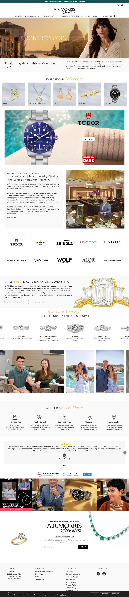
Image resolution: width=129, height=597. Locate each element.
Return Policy (71, 588)
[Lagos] (112, 242)
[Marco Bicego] (16, 260)
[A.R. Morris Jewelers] (64, 11)
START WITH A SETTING (14, 302)
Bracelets (82, 103)
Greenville (10, 571)
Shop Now (88, 139)
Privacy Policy (71, 585)
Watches (108, 103)
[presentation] (4, 38)
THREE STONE (124, 336)
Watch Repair (71, 582)
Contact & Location (73, 574)
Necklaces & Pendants (37, 103)
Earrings (57, 103)
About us (107, 16)
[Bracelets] (89, 94)
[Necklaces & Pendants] (39, 94)
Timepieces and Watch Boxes (69, 16)
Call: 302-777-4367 (14, 579)
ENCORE (43, 336)
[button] (53, 394)
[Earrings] (64, 94)
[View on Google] (64, 455)
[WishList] (114, 4)
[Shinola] (64, 242)
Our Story (11, 217)
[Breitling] (40, 242)
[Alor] (88, 260)
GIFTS (87, 16)
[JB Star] (40, 260)
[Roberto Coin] (88, 242)
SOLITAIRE (97, 336)
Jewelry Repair (71, 579)
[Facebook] (98, 573)
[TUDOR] (16, 242)
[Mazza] (112, 260)
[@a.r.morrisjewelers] (40, 474)
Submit (83, 547)
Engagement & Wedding (44, 571)
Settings (115, 594)
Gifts (37, 577)
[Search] (114, 16)
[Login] (118, 4)
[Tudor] (64, 138)
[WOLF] (64, 260)
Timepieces (39, 579)
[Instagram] (104, 573)
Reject (105, 594)
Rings (5, 103)
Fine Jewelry (48, 16)
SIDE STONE (70, 336)
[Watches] (115, 94)
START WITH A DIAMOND (38, 302)
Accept (94, 594)
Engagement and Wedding (27, 16)
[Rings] (13, 94)
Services (96, 16)
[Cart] (122, 4)
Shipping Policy (72, 590)
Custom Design (72, 577)
